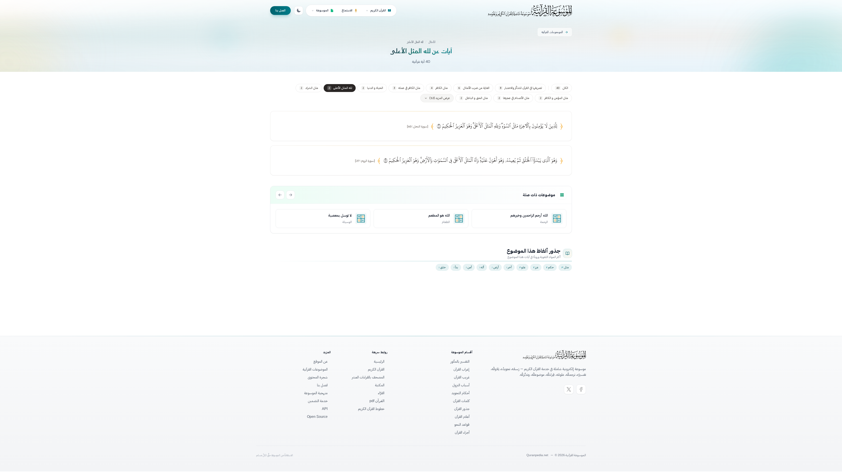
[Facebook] (581, 389)
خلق (442, 267)
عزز (535, 267)
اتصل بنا (280, 10)
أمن (469, 267)
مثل (565, 267)
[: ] (417, 126)
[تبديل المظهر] (298, 10)
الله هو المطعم (439, 215)
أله (482, 267)
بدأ (456, 267)
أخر (509, 267)
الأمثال (431, 42)
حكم (550, 267)
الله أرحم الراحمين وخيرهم (529, 215)
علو (522, 267)
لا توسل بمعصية (340, 215)
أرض (495, 267)
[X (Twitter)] (569, 389)
